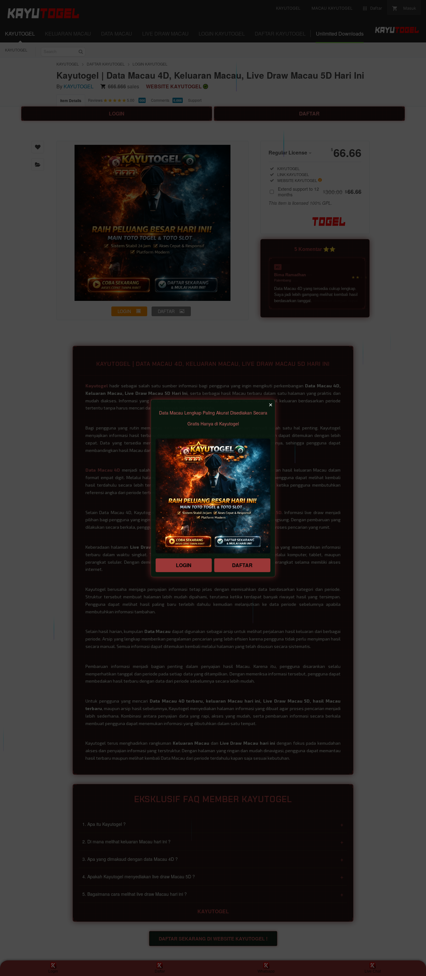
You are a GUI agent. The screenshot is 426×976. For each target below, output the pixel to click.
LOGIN (183, 565)
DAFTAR (242, 565)
